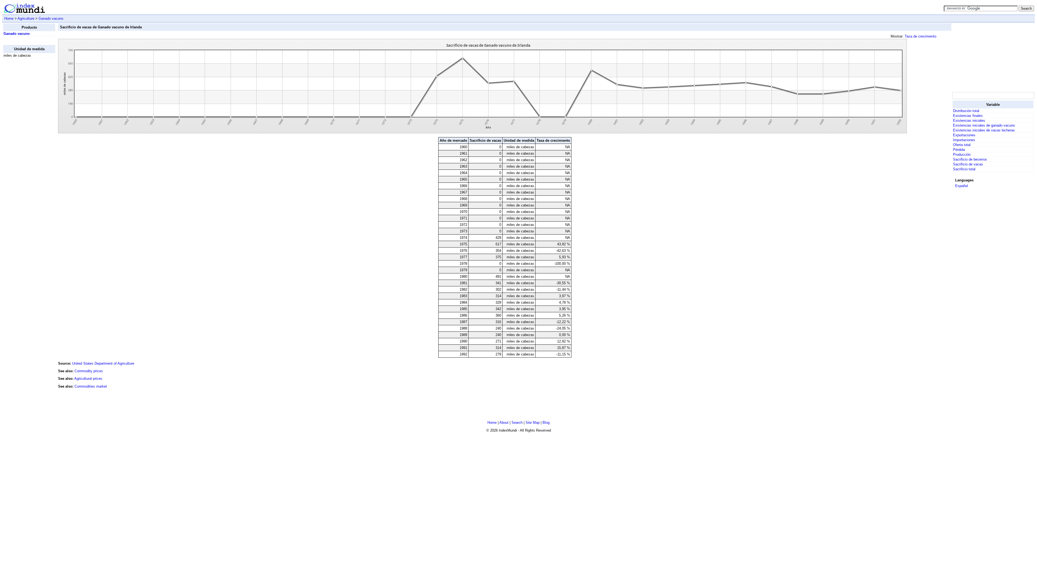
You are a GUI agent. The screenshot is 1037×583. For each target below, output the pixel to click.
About (504, 423)
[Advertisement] (24, 143)
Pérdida (959, 150)
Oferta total (962, 145)
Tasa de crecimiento (920, 36)
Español (961, 186)
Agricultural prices (88, 379)
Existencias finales (968, 116)
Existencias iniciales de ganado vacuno (984, 125)
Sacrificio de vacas (968, 164)
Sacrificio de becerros (970, 159)
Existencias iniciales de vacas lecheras (984, 130)
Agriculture (26, 18)
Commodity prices (89, 371)
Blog (546, 423)
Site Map (533, 423)
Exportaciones (964, 135)
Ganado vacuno (51, 18)
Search (517, 423)
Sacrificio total (964, 169)
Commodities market (91, 386)
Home (9, 18)
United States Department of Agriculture (103, 363)
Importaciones (964, 140)
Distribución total (966, 111)
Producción (962, 154)
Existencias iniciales (969, 120)
